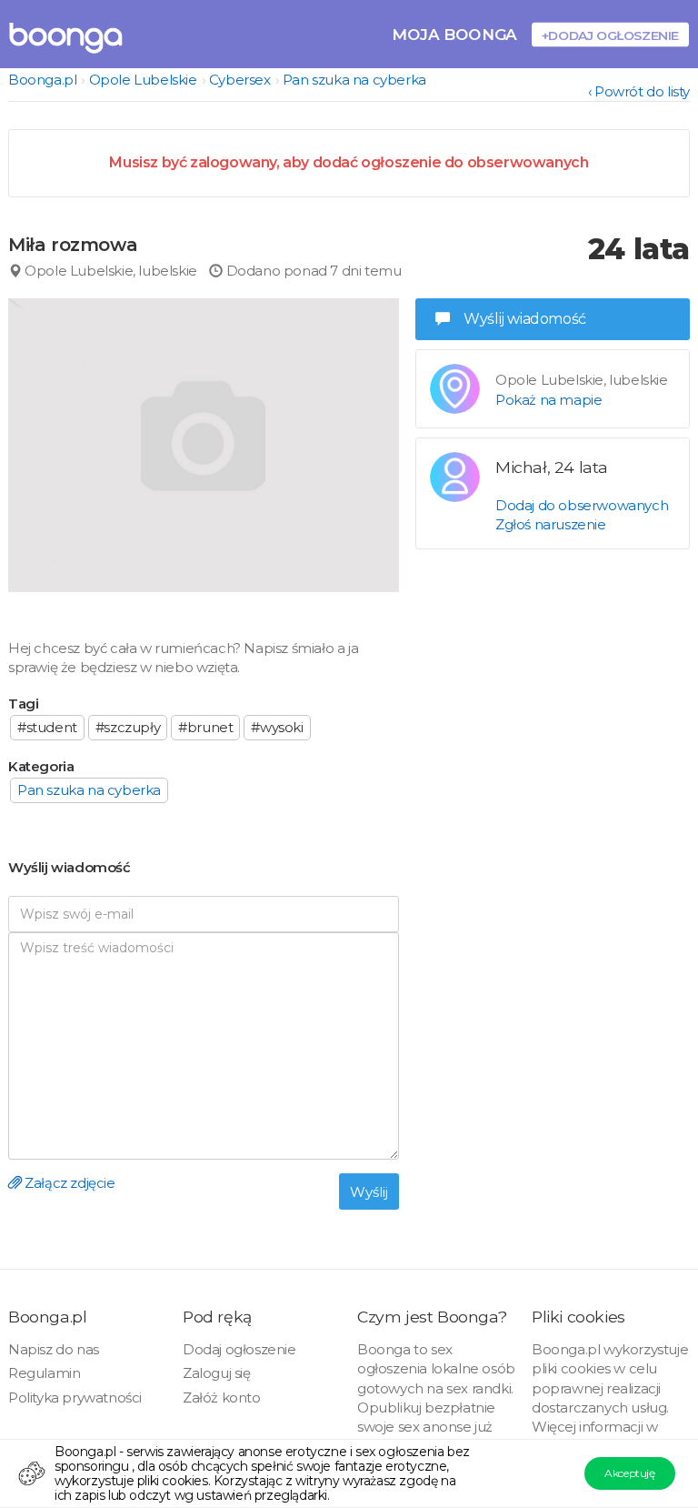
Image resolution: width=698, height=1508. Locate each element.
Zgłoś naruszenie (550, 524)
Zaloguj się (217, 1373)
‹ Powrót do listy (639, 91)
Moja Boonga (454, 34)
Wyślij (369, 1192)
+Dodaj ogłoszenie (610, 35)
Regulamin (44, 1373)
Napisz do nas (53, 1349)
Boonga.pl (42, 79)
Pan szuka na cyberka (354, 79)
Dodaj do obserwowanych (581, 505)
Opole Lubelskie (143, 79)
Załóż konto (222, 1397)
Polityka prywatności (75, 1397)
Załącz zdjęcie (68, 1182)
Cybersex (240, 79)
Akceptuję (629, 1473)
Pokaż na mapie (548, 399)
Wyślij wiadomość (525, 318)
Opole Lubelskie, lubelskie (109, 270)
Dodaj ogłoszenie (239, 1349)
